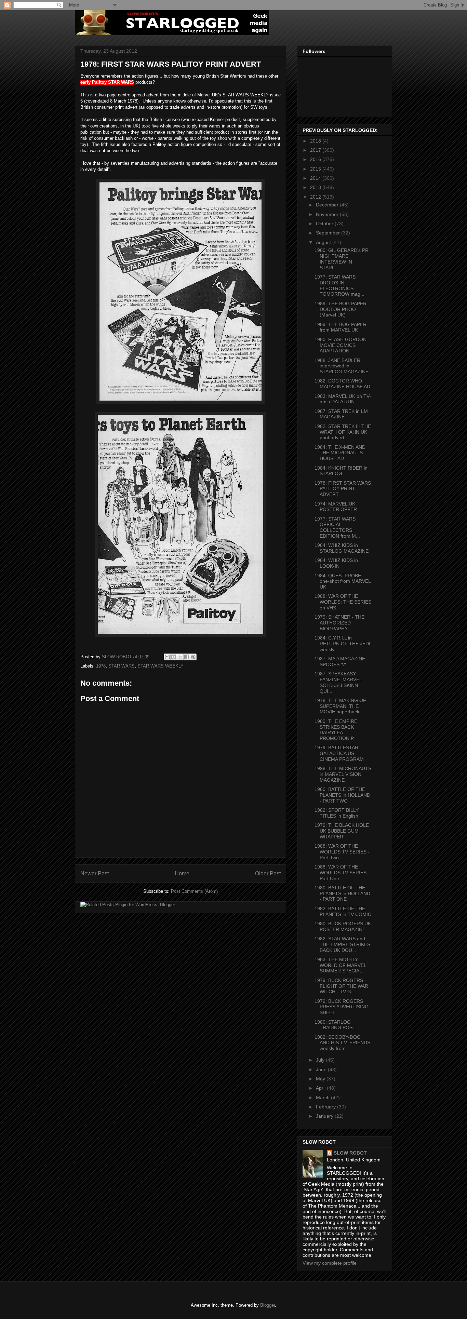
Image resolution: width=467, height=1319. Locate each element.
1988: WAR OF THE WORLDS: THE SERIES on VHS (343, 601)
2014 (316, 178)
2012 (316, 197)
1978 (101, 666)
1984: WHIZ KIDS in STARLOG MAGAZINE (342, 548)
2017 (316, 150)
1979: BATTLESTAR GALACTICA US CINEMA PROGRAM (339, 753)
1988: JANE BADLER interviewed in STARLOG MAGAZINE (342, 366)
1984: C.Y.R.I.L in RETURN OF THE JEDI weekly (342, 643)
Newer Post (94, 873)
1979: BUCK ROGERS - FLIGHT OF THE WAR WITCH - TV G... (341, 986)
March (323, 1097)
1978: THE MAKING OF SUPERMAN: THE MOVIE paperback (340, 706)
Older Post (268, 873)
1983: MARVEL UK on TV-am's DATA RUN (343, 399)
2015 (316, 169)
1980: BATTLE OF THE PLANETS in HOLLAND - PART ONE (342, 893)
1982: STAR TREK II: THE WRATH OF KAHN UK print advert (343, 432)
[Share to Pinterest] (193, 657)
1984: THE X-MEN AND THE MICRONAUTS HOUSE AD (340, 452)
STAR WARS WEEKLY (160, 666)
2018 (316, 141)
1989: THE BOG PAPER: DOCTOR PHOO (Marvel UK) (341, 309)
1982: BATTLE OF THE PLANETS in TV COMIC (343, 911)
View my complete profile (330, 1263)
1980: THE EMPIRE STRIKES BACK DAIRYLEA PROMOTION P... (336, 729)
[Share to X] (180, 657)
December (328, 204)
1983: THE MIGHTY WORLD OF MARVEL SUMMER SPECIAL (340, 965)
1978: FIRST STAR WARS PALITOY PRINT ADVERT (343, 488)
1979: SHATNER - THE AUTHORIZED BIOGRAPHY (339, 622)
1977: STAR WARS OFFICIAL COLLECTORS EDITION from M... (337, 527)
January (325, 1116)
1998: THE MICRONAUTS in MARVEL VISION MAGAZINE (343, 774)
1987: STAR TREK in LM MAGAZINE (341, 414)
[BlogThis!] (173, 657)
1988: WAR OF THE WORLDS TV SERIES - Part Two (342, 851)
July (321, 1060)
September (328, 232)
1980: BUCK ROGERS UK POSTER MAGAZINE (343, 926)
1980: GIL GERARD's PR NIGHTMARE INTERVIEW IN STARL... (342, 258)
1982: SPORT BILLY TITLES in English (337, 813)
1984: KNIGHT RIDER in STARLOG (341, 470)
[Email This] (167, 657)
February (326, 1106)
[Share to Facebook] (186, 657)
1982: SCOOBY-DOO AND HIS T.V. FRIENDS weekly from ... (342, 1042)
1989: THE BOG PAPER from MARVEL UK (340, 327)
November (328, 214)
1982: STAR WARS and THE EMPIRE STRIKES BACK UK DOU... (342, 944)
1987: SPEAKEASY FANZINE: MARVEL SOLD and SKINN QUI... (338, 682)
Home (182, 873)
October (325, 223)
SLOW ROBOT (350, 1153)
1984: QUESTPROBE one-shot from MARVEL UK (343, 581)
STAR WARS (121, 666)
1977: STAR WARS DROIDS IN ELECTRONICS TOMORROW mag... (339, 285)
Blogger (267, 1305)
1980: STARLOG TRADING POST (335, 1025)
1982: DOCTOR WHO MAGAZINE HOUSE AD (342, 383)
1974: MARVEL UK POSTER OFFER (336, 506)
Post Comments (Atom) (194, 891)
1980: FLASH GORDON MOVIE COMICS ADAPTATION (340, 345)
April (321, 1088)
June (322, 1069)
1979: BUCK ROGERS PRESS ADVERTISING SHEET (342, 1006)
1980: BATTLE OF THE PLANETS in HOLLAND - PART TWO (342, 795)
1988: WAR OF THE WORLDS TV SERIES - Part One (342, 872)
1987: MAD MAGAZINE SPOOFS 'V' (340, 661)
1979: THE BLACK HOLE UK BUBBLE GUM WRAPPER (342, 830)
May (321, 1078)
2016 (316, 159)
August (324, 242)
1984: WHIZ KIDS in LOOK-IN (336, 563)
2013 (316, 187)
